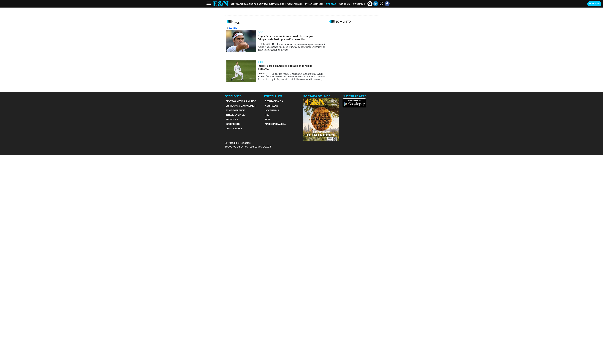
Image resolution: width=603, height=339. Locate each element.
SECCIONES (233, 96)
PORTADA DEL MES (316, 96)
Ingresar (594, 3)
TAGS (236, 22)
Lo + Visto (343, 21)
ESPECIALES (273, 96)
